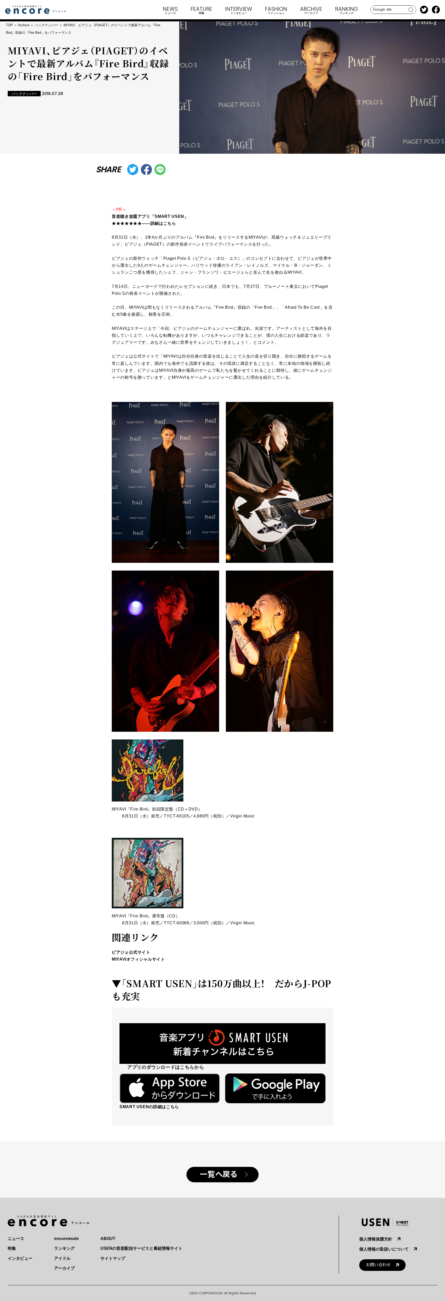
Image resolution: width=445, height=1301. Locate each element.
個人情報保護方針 (375, 1239)
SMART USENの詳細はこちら (149, 1107)
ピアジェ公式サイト (131, 952)
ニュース (16, 1238)
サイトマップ (112, 1258)
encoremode (66, 1238)
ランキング (64, 1248)
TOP (9, 25)
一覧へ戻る (218, 1174)
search (410, 9)
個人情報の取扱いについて (384, 1249)
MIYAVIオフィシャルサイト (138, 959)
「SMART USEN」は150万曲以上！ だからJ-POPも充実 (221, 990)
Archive (23, 25)
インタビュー (20, 1258)
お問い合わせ (378, 1264)
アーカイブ (64, 1268)
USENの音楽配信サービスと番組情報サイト (141, 1248)
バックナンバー (46, 25)
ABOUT (107, 1238)
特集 (12, 1248)
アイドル (62, 1258)
